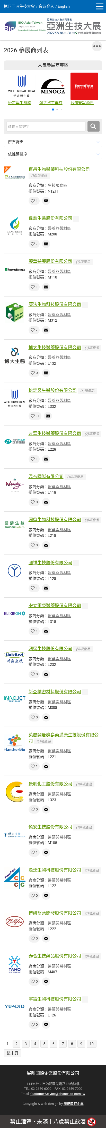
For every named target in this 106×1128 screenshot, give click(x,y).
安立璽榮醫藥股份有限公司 (55, 605)
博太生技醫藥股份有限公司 (55, 347)
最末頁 (12, 1053)
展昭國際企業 (74, 1104)
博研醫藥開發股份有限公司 (55, 913)
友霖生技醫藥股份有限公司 (55, 433)
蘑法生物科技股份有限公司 (55, 304)
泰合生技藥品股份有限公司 (55, 955)
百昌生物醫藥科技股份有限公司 (59, 169)
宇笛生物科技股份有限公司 (55, 999)
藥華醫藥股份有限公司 (50, 261)
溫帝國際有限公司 (46, 476)
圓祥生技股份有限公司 (50, 562)
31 (37, 416)
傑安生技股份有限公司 (50, 826)
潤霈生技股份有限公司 (50, 648)
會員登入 (46, 6)
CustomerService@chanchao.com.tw (57, 1094)
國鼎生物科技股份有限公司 (55, 519)
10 (92, 1044)
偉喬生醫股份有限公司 (50, 218)
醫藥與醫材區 (59, 228)
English (64, 6)
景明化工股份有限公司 (50, 783)
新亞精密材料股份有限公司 (55, 691)
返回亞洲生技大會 (19, 6)
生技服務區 (57, 185)
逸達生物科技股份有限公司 (55, 870)
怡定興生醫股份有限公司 (53, 390)
